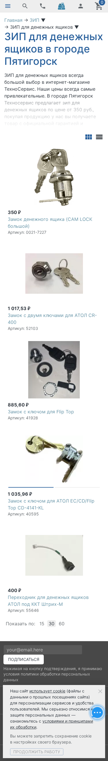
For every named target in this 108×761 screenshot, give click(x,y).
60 (62, 623)
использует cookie (47, 690)
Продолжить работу (36, 751)
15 (41, 623)
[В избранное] (94, 151)
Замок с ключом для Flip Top (41, 411)
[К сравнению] (85, 151)
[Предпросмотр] (54, 177)
